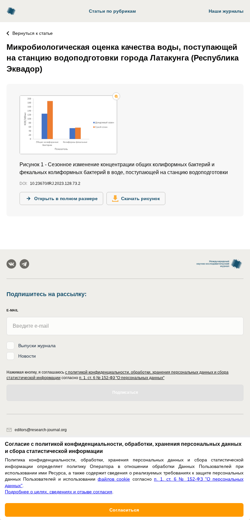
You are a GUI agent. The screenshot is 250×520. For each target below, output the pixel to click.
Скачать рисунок (140, 198)
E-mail (12, 310)
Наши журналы (226, 11)
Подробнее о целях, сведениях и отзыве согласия (58, 491)
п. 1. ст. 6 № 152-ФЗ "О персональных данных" (121, 378)
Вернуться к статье (32, 33)
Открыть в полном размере (66, 198)
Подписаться (125, 392)
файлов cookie (114, 479)
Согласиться (124, 510)
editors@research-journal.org (41, 430)
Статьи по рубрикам (112, 11)
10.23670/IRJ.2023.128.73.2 (55, 183)
